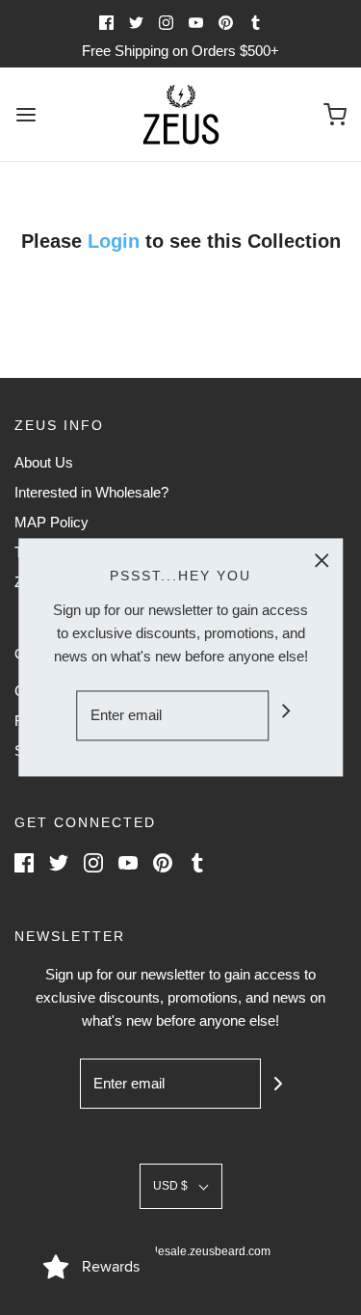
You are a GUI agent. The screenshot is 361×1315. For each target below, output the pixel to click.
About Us (43, 462)
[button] (181, 1186)
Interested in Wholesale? (91, 492)
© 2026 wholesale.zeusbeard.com (181, 1251)
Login (116, 241)
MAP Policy (51, 522)
